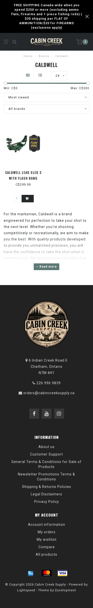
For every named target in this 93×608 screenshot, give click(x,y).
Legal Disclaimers (46, 494)
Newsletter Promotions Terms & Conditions (46, 476)
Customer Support (46, 454)
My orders (47, 532)
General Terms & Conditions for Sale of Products (46, 464)
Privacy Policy (46, 502)
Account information (46, 525)
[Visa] (62, 573)
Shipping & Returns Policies (46, 487)
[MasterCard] (46, 573)
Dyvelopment (65, 590)
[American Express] (31, 573)
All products (46, 554)
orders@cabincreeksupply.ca (49, 393)
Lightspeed (26, 590)
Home (28, 56)
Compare (46, 547)
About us (46, 447)
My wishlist (47, 539)
